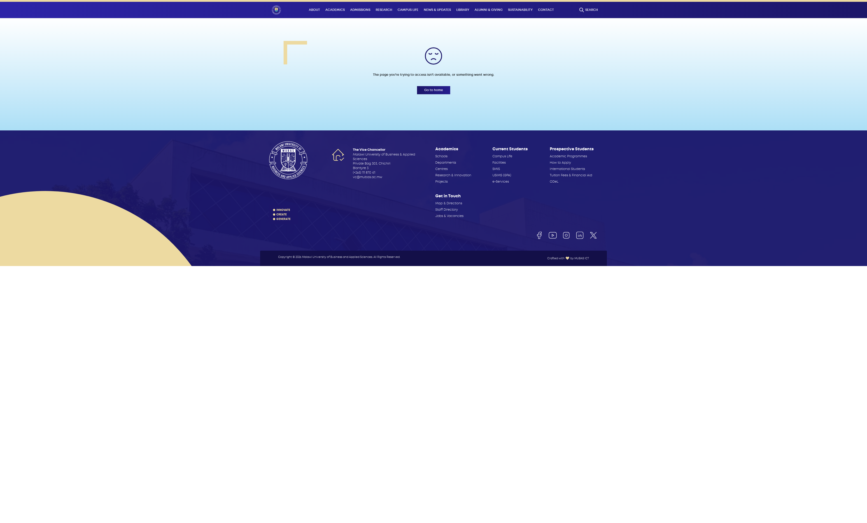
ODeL (554, 181)
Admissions (360, 10)
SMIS (496, 169)
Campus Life (408, 10)
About (314, 10)
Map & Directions (448, 203)
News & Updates (437, 10)
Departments (445, 162)
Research (384, 10)
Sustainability (520, 10)
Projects (441, 181)
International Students (567, 169)
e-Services (500, 181)
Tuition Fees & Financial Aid (571, 175)
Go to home (433, 90)
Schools (441, 156)
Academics (335, 10)
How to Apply (560, 162)
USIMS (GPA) (501, 175)
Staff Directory (446, 209)
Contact (546, 10)
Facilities (499, 162)
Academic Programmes (568, 156)
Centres (441, 169)
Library (462, 10)
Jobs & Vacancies (449, 216)
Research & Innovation (453, 175)
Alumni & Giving (489, 10)
